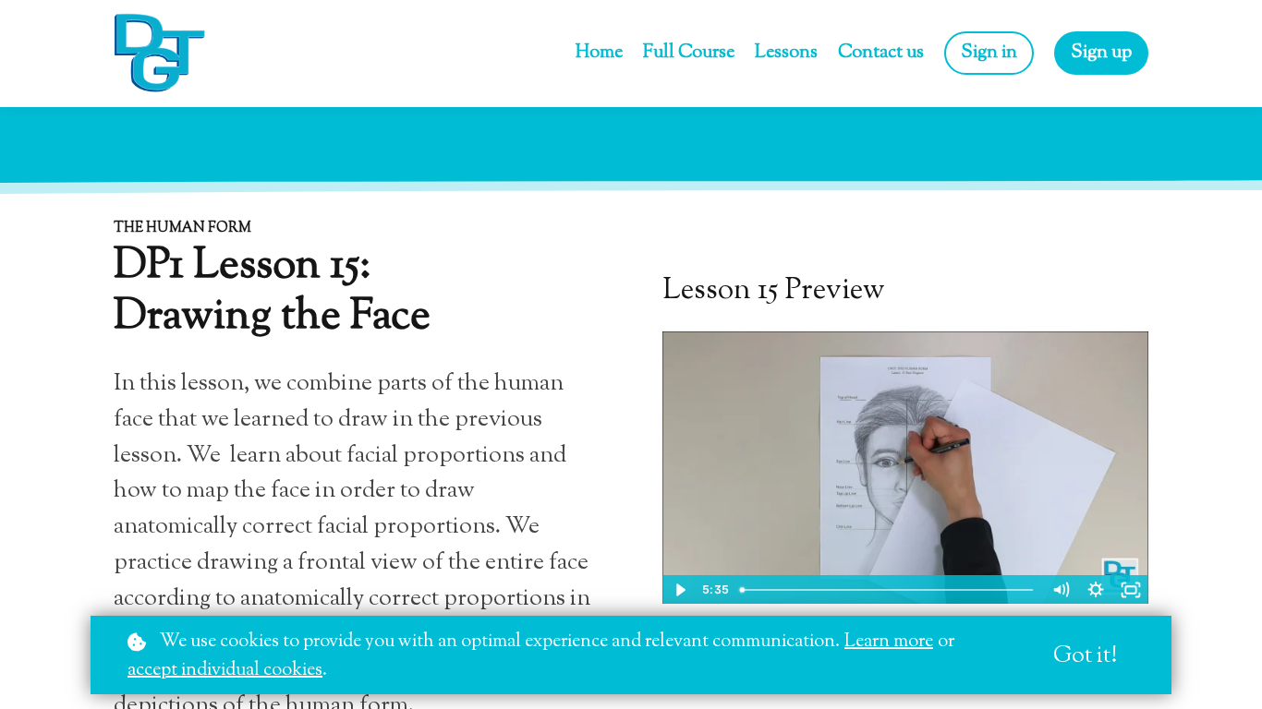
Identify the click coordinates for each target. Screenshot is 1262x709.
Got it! (1085, 656)
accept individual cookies (224, 670)
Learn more (888, 642)
